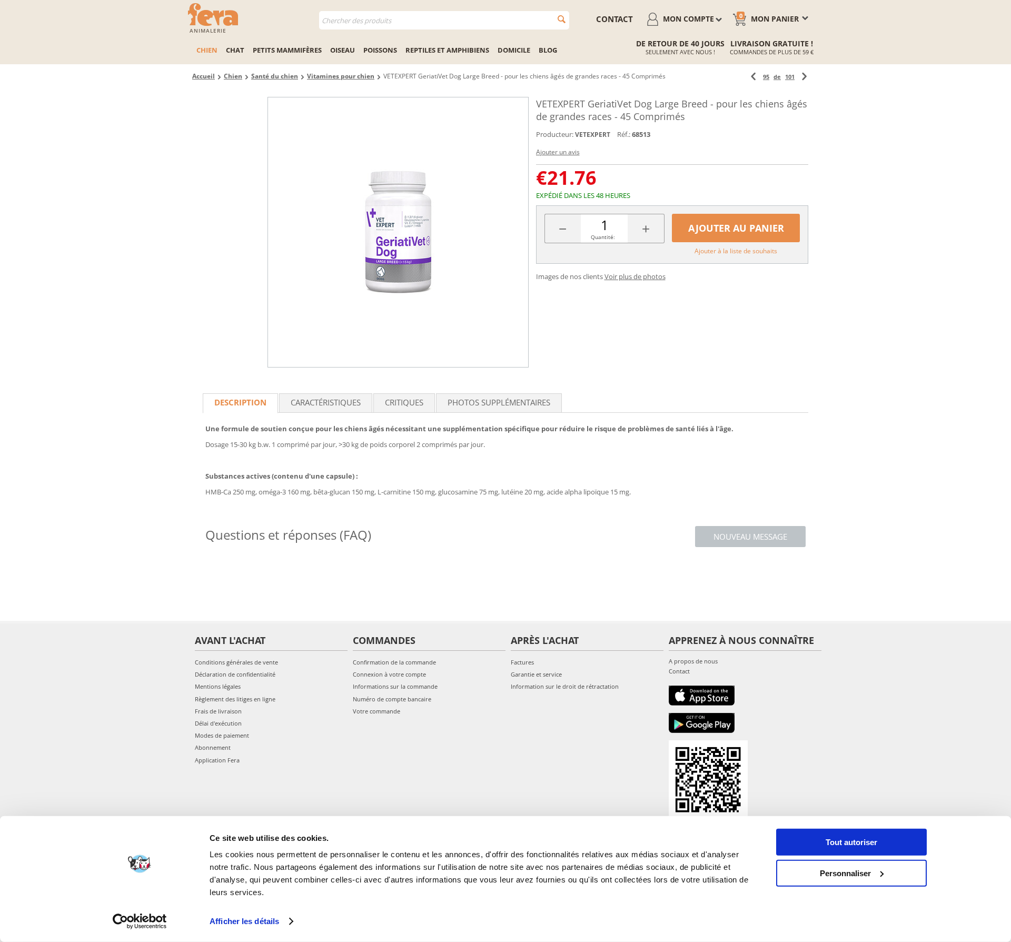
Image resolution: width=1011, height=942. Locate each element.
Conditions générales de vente (236, 662)
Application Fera (217, 760)
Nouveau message (750, 536)
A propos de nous (693, 661)
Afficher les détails (244, 921)
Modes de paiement (222, 735)
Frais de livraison (218, 711)
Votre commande (376, 711)
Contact (679, 671)
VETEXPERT (592, 134)
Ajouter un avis (558, 151)
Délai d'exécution (218, 723)
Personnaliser (845, 872)
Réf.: (623, 134)
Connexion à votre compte (389, 674)
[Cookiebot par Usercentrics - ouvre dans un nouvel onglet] (140, 921)
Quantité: (603, 237)
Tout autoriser (851, 842)
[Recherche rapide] (561, 19)
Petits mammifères (287, 50)
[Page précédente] (753, 76)
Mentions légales (218, 686)
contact (614, 19)
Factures (522, 662)
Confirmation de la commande (394, 662)
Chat (235, 50)
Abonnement (213, 747)
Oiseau (342, 50)
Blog (548, 50)
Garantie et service (536, 674)
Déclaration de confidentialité (235, 674)
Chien (206, 50)
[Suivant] (804, 76)
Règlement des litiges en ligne (235, 699)
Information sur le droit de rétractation (565, 686)
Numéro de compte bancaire (392, 699)
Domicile (514, 50)
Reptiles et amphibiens (447, 50)
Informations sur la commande (395, 686)
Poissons (380, 50)
